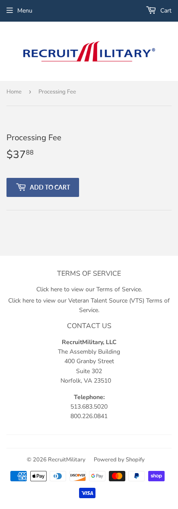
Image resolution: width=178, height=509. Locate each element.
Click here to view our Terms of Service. (89, 289)
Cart (165, 10)
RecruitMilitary (67, 460)
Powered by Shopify (119, 460)
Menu (24, 10)
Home (14, 92)
